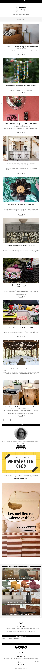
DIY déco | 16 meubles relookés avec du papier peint (21, 245)
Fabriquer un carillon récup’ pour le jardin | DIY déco (21, 85)
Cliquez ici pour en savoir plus (21, 633)
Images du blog (21, 656)
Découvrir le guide (21, 558)
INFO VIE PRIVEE (21, 626)
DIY (18, 126)
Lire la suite (21, 54)
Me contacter (21, 664)
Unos (20, 668)
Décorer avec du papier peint (18, 246)
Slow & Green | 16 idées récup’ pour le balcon (21, 327)
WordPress (25, 668)
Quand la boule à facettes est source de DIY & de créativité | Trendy (21, 124)
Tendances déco (27, 126)
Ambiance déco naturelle (21, 408)
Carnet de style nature (6, 638)
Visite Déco (26, 164)
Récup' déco (24, 48)
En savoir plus (21, 445)
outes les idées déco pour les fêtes (22, 640)
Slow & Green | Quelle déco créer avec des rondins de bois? (21, 406)
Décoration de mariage (21, 368)
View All (39, 616)
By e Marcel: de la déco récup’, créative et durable (21, 47)
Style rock (32, 205)
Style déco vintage (26, 205)
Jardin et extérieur (21, 86)
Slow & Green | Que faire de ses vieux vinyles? (21, 204)
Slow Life (20, 205)
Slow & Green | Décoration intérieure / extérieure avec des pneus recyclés (21, 285)
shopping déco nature (15, 638)
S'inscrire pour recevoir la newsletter (21, 478)
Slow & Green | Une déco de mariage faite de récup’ (21, 367)
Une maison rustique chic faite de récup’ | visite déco (21, 163)
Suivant (12, 420)
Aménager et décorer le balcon (16, 329)
